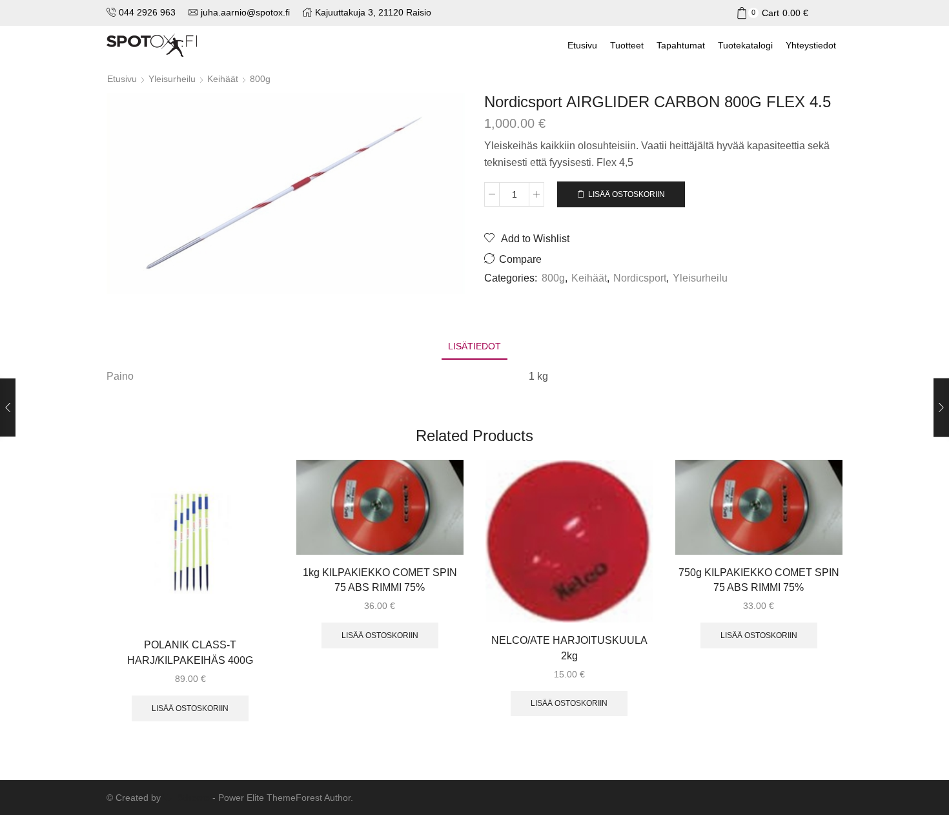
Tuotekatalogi (745, 45)
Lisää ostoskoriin (626, 194)
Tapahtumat (681, 45)
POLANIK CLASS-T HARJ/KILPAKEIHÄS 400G (190, 652)
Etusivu (582, 45)
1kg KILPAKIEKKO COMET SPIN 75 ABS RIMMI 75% (380, 580)
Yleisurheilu (172, 79)
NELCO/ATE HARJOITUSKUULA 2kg (569, 648)
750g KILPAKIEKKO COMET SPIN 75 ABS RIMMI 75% (759, 580)
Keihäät (222, 79)
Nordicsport (639, 278)
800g (260, 79)
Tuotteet (627, 45)
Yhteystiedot (811, 45)
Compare (520, 259)
